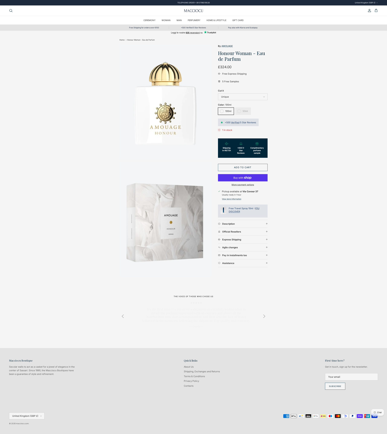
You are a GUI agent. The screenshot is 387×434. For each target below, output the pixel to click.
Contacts (189, 385)
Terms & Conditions (194, 376)
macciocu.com (22, 423)
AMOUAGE (227, 46)
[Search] (11, 10)
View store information (231, 199)
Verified (235, 122)
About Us (189, 366)
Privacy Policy (191, 381)
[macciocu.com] (193, 10)
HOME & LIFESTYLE (216, 20)
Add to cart (242, 167)
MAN (179, 20)
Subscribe (335, 386)
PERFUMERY (194, 20)
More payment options (243, 184)
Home (122, 40)
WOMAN (166, 20)
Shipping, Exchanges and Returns (202, 371)
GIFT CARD (238, 20)
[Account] (368, 10)
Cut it (221, 90)
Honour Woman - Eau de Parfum (141, 40)
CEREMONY (149, 20)
